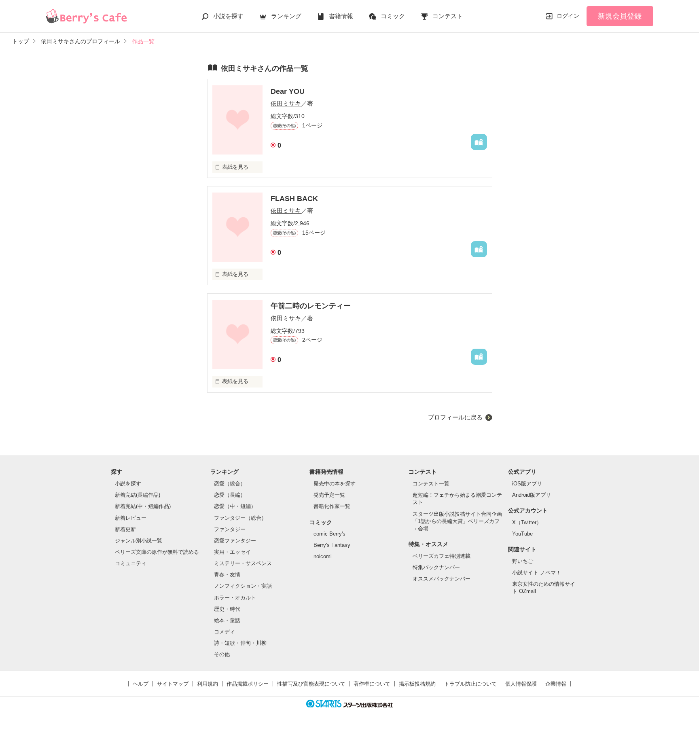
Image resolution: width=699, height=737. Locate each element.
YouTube (522, 534)
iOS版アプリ (527, 484)
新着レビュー (130, 518)
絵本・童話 (227, 620)
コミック (393, 16)
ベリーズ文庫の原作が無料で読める (157, 552)
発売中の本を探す (334, 484)
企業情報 (555, 684)
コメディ (224, 632)
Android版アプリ (531, 495)
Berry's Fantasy (331, 545)
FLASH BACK (294, 199)
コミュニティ (130, 563)
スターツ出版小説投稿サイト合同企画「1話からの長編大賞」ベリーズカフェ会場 (457, 521)
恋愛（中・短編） (235, 506)
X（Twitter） (527, 522)
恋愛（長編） (230, 495)
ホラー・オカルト (235, 598)
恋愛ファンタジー (235, 541)
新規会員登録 (620, 16)
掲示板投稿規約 (417, 684)
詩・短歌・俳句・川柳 (240, 643)
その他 (222, 654)
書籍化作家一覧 (331, 506)
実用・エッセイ (232, 552)
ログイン (568, 16)
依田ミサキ (286, 103)
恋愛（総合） (230, 484)
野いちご (522, 561)
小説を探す (228, 16)
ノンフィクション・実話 (243, 586)
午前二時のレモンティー (311, 306)
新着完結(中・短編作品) (143, 506)
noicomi (322, 556)
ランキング (286, 16)
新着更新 (125, 529)
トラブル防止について (470, 684)
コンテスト (447, 16)
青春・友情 (227, 575)
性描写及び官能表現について (311, 684)
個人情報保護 (521, 684)
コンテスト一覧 (431, 484)
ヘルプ (140, 684)
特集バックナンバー (436, 567)
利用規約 (207, 684)
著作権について (372, 684)
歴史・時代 (227, 609)
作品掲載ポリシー (248, 684)
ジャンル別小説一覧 (138, 541)
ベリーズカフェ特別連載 (441, 556)
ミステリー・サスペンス (243, 563)
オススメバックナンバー (441, 579)
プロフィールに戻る (455, 417)
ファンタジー (230, 529)
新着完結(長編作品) (137, 495)
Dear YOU (288, 91)
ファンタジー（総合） (240, 518)
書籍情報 (341, 16)
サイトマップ (173, 684)
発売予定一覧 (329, 495)
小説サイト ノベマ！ (536, 573)
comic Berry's (329, 534)
